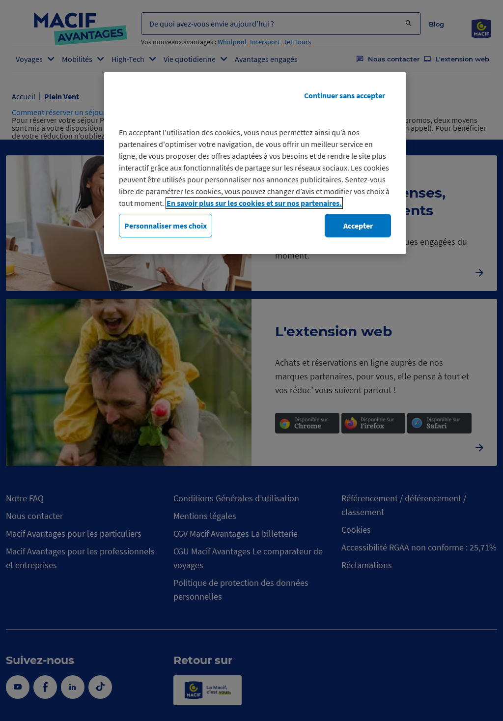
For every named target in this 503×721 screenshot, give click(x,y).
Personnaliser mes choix (165, 226)
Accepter (358, 226)
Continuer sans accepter (344, 95)
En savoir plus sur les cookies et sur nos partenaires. (254, 203)
